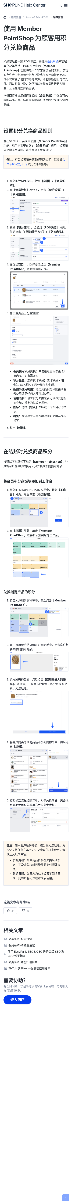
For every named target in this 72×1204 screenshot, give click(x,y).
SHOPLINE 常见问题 (4, 18)
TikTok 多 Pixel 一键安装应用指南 (29, 968)
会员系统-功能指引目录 (23, 962)
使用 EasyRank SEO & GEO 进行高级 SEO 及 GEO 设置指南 (36, 954)
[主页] (24, 5)
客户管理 (58, 17)
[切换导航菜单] (66, 5)
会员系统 (52, 61)
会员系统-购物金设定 (21, 945)
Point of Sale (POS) (37, 17)
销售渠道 (16, 17)
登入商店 (17, 1000)
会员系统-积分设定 (20, 939)
